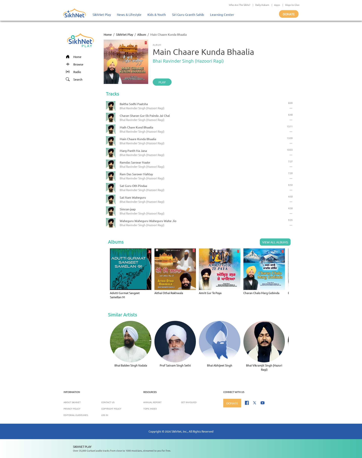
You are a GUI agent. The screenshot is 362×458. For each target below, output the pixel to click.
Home (108, 34)
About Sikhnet (72, 402)
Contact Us (107, 402)
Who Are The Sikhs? (239, 4)
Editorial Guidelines (76, 415)
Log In (104, 415)
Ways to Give (292, 4)
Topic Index (150, 408)
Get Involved (189, 402)
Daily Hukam (262, 4)
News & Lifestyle (129, 14)
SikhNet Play (102, 14)
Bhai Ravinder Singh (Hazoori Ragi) (188, 61)
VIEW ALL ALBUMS (275, 242)
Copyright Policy (111, 408)
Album (141, 34)
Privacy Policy (72, 408)
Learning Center (222, 14)
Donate (289, 14)
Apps (277, 4)
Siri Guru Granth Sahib (188, 14)
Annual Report (152, 402)
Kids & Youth (156, 14)
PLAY (162, 82)
